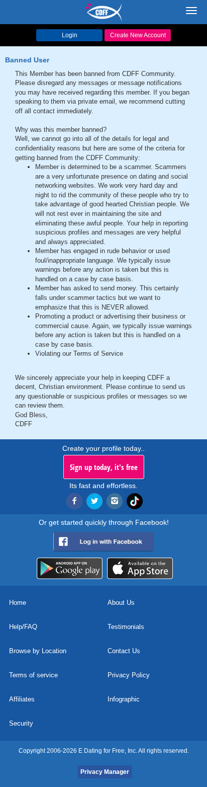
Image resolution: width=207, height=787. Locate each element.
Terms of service (33, 675)
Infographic (124, 699)
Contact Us (124, 651)
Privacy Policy (129, 675)
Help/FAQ (23, 627)
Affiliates (22, 699)
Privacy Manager (104, 771)
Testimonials (126, 627)
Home (17, 602)
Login (69, 35)
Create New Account (138, 35)
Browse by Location (37, 651)
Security (21, 723)
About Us (121, 602)
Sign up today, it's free (104, 467)
